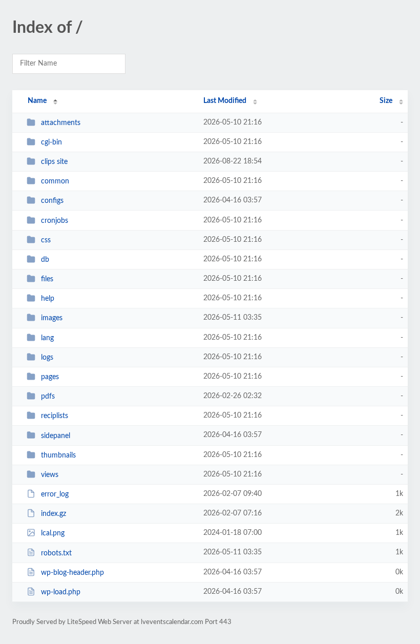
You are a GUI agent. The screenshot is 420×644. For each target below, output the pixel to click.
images (51, 318)
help (47, 298)
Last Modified (224, 101)
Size (386, 101)
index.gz (53, 513)
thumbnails (58, 455)
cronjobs (54, 220)
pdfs (48, 396)
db (45, 259)
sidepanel (55, 435)
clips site (54, 161)
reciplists (54, 416)
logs (47, 357)
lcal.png (53, 533)
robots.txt (56, 552)
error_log (55, 494)
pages (50, 377)
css (46, 240)
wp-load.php (60, 592)
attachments (60, 123)
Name (37, 101)
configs (52, 200)
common (55, 181)
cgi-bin (51, 142)
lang (47, 338)
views (49, 475)
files (47, 279)
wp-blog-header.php (72, 572)
